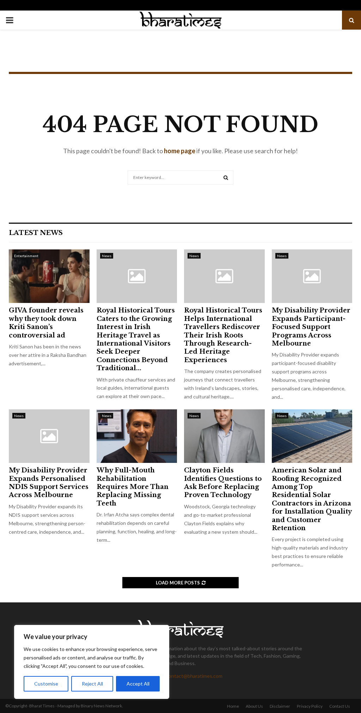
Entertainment (26, 256)
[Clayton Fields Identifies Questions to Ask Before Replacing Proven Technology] (224, 436)
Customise (46, 684)
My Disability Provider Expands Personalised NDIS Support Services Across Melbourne (48, 482)
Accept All (138, 684)
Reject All (92, 684)
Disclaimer (280, 706)
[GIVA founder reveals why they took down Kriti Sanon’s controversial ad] (49, 276)
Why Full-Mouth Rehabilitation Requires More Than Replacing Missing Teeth (133, 486)
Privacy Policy (310, 706)
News (106, 256)
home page (179, 151)
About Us (254, 706)
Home (233, 706)
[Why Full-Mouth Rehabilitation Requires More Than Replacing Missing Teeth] (137, 436)
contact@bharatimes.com (194, 676)
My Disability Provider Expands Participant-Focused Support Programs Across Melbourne (311, 326)
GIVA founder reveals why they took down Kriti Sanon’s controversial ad (46, 322)
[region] (91, 662)
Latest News (36, 233)
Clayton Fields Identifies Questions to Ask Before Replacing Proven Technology (223, 482)
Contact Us (339, 706)
